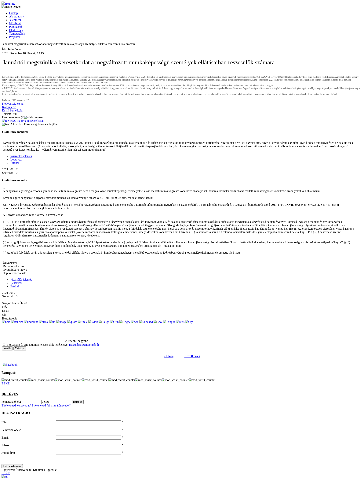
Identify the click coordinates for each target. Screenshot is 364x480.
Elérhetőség (16, 30)
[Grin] (114, 321)
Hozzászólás (9, 318)
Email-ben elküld (12, 110)
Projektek (14, 37)
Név (4, 306)
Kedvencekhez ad (13, 103)
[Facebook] (9, 364)
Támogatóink (17, 33)
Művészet (15, 23)
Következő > (192, 356)
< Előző (168, 356)
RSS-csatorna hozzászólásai (27, 120)
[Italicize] (17, 321)
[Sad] (135, 321)
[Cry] (189, 321)
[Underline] (31, 321)
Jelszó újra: (8, 452)
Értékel (14, 162)
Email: (5, 437)
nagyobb (83, 340)
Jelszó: (5, 445)
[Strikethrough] (44, 321)
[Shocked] (146, 321)
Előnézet (20, 348)
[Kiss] (180, 321)
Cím (4, 314)
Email (5, 310)
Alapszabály (16, 16)
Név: (4, 422)
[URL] (52, 321)
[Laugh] (104, 321)
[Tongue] (169, 321)
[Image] (61, 321)
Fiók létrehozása (12, 466)
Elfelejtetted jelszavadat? (16, 405)
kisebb (72, 340)
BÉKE (6, 383)
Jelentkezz (15, 19)
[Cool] (158, 321)
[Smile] (83, 321)
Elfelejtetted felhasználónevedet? (51, 405)
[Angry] (125, 321)
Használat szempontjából (84, 344)
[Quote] (72, 321)
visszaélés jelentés (21, 156)
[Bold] (6, 321)
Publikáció (15, 26)
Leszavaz (16, 159)
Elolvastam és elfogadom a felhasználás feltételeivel (52, 344)
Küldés (7, 348)
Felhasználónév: (11, 430)
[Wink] (93, 321)
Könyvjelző (9, 107)
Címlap (13, 13)
